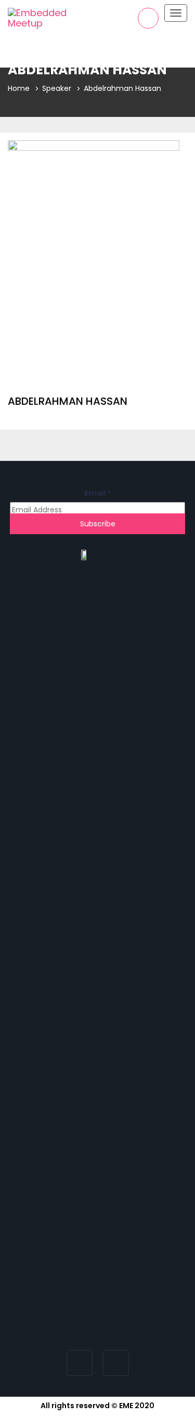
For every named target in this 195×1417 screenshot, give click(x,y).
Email (97, 493)
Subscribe (97, 524)
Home (19, 88)
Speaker (56, 88)
